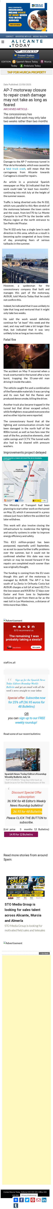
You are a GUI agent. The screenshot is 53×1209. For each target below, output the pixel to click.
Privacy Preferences (29, 1195)
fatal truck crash (15, 168)
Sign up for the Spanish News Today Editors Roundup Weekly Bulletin (25, 683)
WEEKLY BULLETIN (40, 36)
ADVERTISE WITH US (23, 36)
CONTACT (9, 36)
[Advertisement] (26, 1070)
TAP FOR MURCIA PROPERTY (26, 72)
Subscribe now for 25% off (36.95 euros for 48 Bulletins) (26, 702)
